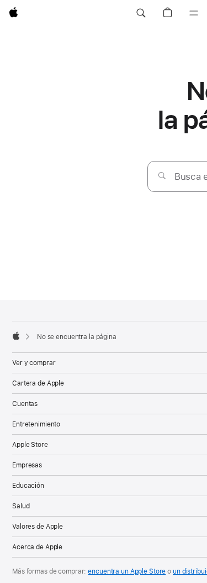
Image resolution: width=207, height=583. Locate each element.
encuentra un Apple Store (127, 571)
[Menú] (194, 13)
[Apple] (16, 336)
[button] (141, 13)
